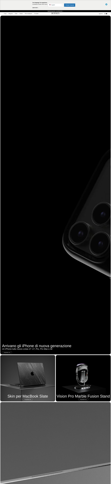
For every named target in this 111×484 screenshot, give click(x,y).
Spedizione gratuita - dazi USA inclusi (55, 11)
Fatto (16, 13)
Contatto (36, 13)
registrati (101, 13)
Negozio (11, 13)
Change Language (69, 5)
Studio (21, 13)
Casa (5, 13)
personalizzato (28, 13)
